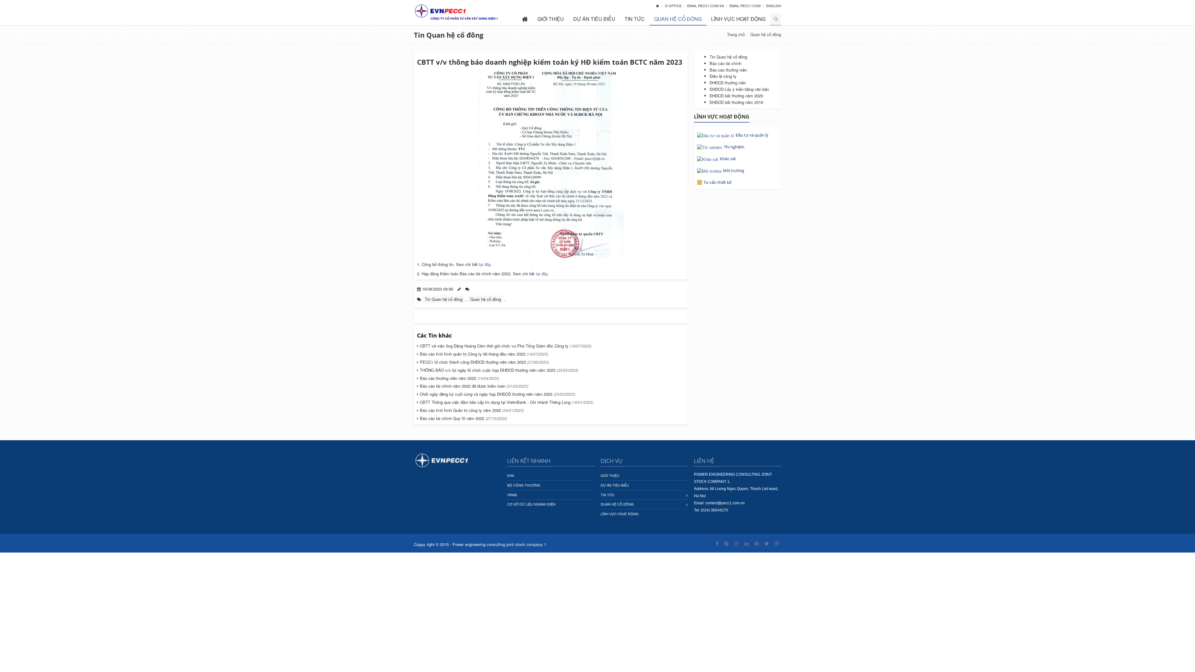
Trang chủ (736, 34)
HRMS (512, 494)
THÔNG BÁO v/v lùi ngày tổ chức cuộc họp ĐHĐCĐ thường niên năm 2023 (499, 370)
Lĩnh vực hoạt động (738, 18)
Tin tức (635, 18)
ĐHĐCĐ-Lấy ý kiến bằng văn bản (739, 89)
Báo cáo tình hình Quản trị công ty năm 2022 (471, 410)
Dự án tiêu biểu (594, 18)
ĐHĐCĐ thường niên (728, 83)
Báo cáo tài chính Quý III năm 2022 (463, 418)
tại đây (485, 264)
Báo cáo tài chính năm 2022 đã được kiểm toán (473, 386)
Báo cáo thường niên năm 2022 (459, 378)
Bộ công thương (523, 485)
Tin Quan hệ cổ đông (448, 35)
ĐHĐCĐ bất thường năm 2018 (736, 102)
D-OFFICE (673, 5)
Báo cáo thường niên (728, 70)
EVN (510, 475)
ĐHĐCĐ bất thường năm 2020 (736, 96)
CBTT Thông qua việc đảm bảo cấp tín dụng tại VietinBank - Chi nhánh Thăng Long (506, 402)
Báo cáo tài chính (725, 63)
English (773, 5)
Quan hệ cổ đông (678, 18)
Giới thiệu (550, 18)
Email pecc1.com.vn (706, 5)
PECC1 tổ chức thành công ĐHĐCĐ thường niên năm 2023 (484, 362)
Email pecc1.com (745, 5)
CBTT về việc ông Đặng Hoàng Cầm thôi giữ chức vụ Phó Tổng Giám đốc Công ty (505, 346)
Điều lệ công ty (723, 76)
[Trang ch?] (657, 5)
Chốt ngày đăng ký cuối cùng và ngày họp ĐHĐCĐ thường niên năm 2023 (497, 394)
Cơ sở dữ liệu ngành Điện (531, 504)
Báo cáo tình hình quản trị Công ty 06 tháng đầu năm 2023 (483, 354)
